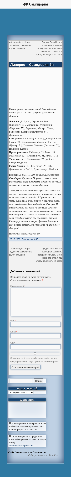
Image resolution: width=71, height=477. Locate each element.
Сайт (12, 342)
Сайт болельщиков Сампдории (27, 452)
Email (13, 331)
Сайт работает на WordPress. (44, 455)
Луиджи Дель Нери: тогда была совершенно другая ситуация (20, 45)
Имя (13, 320)
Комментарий (17, 286)
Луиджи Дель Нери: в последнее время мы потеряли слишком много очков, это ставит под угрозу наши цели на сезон (49, 50)
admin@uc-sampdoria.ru (21, 445)
